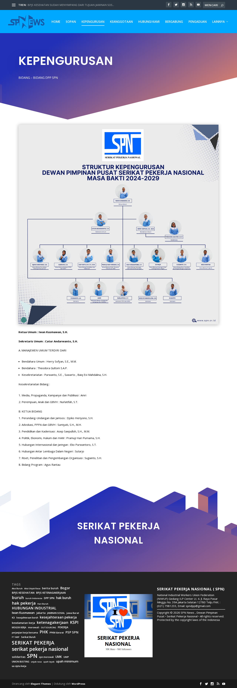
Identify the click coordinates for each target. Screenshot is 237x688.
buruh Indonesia (34, 598)
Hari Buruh (42, 604)
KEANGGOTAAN (121, 22)
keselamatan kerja (23, 623)
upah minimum (67, 661)
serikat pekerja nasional (40, 649)
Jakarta (41, 613)
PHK (44, 632)
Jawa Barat (72, 613)
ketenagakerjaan (52, 622)
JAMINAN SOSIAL (56, 613)
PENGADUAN (197, 22)
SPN (32, 655)
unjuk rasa (36, 661)
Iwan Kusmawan (23, 613)
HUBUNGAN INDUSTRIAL (34, 608)
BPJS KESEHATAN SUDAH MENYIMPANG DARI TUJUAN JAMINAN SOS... (71, 5)
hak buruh (63, 598)
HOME (55, 22)
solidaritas (18, 657)
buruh (18, 597)
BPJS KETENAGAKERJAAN (51, 592)
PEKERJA (63, 627)
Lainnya (218, 22)
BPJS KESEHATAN (23, 592)
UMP (66, 657)
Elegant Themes (41, 683)
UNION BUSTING (20, 661)
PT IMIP (15, 637)
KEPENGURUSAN (92, 22)
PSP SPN (71, 632)
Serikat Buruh (28, 637)
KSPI (74, 622)
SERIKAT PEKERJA (33, 642)
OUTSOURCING (48, 627)
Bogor (65, 588)
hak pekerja (24, 603)
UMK (58, 657)
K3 (13, 617)
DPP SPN (49, 598)
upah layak (48, 662)
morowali (33, 627)
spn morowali (46, 657)
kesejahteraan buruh (27, 617)
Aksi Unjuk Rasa (32, 588)
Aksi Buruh (17, 588)
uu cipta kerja (19, 666)
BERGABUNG (174, 22)
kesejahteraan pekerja (58, 617)
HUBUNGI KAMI (149, 22)
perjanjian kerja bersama (25, 632)
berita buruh (50, 588)
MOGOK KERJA (19, 627)
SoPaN (71, 22)
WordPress (78, 683)
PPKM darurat (57, 632)
